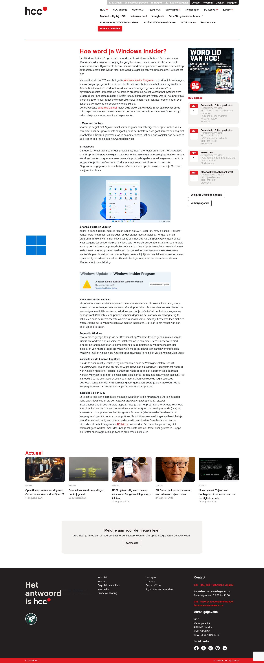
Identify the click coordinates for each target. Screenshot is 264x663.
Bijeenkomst (207, 152)
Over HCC (137, 9)
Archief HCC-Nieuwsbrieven (160, 22)
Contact (196, 2)
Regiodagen (192, 9)
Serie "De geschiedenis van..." (186, 16)
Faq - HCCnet (153, 585)
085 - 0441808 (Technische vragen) (213, 585)
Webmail (208, 2)
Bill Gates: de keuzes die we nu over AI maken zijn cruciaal (173, 492)
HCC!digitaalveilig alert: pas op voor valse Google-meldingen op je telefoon (132, 494)
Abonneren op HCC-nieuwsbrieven (119, 22)
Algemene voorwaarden (159, 589)
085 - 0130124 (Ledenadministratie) (213, 601)
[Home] (59, 11)
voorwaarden (220, 660)
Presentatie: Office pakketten (217, 105)
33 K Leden (115, 2)
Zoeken (220, 2)
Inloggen (232, 2)
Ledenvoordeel (138, 16)
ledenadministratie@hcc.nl (209, 605)
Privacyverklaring (107, 593)
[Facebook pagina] (196, 648)
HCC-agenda (120, 9)
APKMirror (122, 424)
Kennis (227, 9)
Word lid (102, 577)
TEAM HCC (154, 9)
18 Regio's (156, 2)
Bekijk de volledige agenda (206, 194)
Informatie (103, 589)
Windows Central (107, 107)
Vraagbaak (158, 16)
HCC (102, 9)
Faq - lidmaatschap (108, 585)
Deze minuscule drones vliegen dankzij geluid (86, 492)
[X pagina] (203, 648)
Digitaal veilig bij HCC (112, 16)
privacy (234, 660)
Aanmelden (132, 542)
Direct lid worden (110, 28)
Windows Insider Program (138, 80)
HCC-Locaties (188, 22)
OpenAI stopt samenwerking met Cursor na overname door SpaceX (44, 492)
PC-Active (209, 9)
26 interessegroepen (136, 2)
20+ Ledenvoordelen (177, 2)
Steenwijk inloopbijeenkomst (217, 172)
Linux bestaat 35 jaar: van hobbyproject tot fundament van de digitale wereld (217, 494)
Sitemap (102, 581)
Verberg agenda (200, 203)
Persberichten (208, 22)
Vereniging (172, 9)
